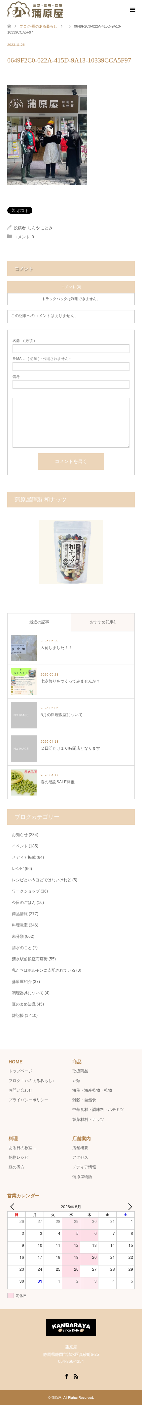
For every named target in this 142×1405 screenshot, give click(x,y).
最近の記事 (39, 622)
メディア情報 (84, 1167)
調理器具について (28, 993)
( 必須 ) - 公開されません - (42, 359)
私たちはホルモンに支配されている (43, 970)
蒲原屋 (56, 1397)
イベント (20, 846)
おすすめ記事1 (103, 622)
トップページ (20, 1071)
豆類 (76, 1080)
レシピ (18, 868)
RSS (76, 1375)
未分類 (18, 936)
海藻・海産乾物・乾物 (92, 1090)
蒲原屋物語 (82, 1176)
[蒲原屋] (35, 9)
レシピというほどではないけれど (41, 880)
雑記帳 (18, 1015)
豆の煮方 (16, 1167)
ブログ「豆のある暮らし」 (32, 1080)
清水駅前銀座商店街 (30, 959)
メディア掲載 (24, 857)
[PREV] (13, 1206)
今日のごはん (24, 902)
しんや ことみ (40, 228)
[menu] (132, 10)
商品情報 (20, 914)
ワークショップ (26, 891)
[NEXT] (128, 1206)
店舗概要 (80, 1147)
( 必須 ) (24, 341)
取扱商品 (80, 1071)
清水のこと (22, 947)
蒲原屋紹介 (22, 981)
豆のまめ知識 (24, 1004)
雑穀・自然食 (84, 1100)
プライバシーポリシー (28, 1100)
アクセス (80, 1157)
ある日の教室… (22, 1147)
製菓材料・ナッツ (88, 1119)
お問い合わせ (20, 1090)
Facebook (66, 1375)
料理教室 (20, 925)
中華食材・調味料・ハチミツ (98, 1109)
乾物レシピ (18, 1157)
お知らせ (20, 834)
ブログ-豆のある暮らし (38, 26)
